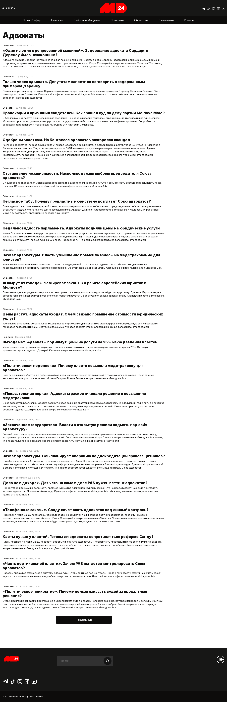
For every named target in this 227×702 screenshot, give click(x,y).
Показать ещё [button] (84, 619)
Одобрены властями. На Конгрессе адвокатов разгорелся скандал (66, 140)
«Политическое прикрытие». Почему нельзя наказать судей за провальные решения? (75, 593)
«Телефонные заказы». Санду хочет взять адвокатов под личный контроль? (76, 510)
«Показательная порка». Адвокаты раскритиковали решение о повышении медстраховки (74, 395)
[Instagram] (213, 8)
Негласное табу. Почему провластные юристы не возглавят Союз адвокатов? (77, 201)
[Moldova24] (113, 8)
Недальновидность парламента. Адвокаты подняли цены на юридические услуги (81, 228)
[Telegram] (203, 8)
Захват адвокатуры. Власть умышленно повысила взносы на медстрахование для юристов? (81, 257)
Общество (141, 20)
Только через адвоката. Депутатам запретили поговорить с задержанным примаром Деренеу (74, 84)
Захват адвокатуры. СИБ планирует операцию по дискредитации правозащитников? (84, 456)
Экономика (166, 20)
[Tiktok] (208, 8)
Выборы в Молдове (87, 20)
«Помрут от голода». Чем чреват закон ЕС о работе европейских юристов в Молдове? (74, 285)
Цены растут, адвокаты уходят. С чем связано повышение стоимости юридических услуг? (83, 316)
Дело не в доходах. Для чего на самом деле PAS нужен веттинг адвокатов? (75, 483)
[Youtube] (223, 8)
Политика (117, 20)
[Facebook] (218, 8)
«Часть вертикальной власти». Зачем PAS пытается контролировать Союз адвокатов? (74, 565)
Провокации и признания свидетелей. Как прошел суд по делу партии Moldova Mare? (84, 113)
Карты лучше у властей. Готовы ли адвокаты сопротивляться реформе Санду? (78, 536)
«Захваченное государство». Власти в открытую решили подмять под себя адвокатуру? (75, 427)
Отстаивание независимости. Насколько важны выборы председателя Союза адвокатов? (77, 175)
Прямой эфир (32, 20)
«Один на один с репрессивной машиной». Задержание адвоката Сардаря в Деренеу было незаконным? (75, 52)
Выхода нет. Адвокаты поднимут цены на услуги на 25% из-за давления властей (80, 342)
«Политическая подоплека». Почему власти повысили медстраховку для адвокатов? (73, 367)
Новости (57, 20)
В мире (189, 20)
